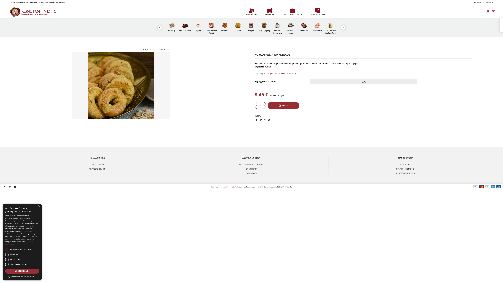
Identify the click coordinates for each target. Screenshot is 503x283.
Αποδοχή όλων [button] (22, 271)
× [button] (39, 206)
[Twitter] (10, 187)
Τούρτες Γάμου (97, 165)
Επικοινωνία (251, 169)
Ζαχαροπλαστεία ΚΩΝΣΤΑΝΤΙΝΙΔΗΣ (281, 73)
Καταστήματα (251, 173)
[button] (22, 276)
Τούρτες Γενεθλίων (97, 169)
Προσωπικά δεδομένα (405, 173)
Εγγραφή (477, 2)
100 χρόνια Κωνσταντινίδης (251, 165)
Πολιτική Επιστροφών (405, 169)
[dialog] (22, 242)
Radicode (238, 187)
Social (258, 116)
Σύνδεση (489, 2)
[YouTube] (15, 187)
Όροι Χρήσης (405, 165)
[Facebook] (4, 187)
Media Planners (227, 187)
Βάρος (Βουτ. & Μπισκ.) (266, 81)
